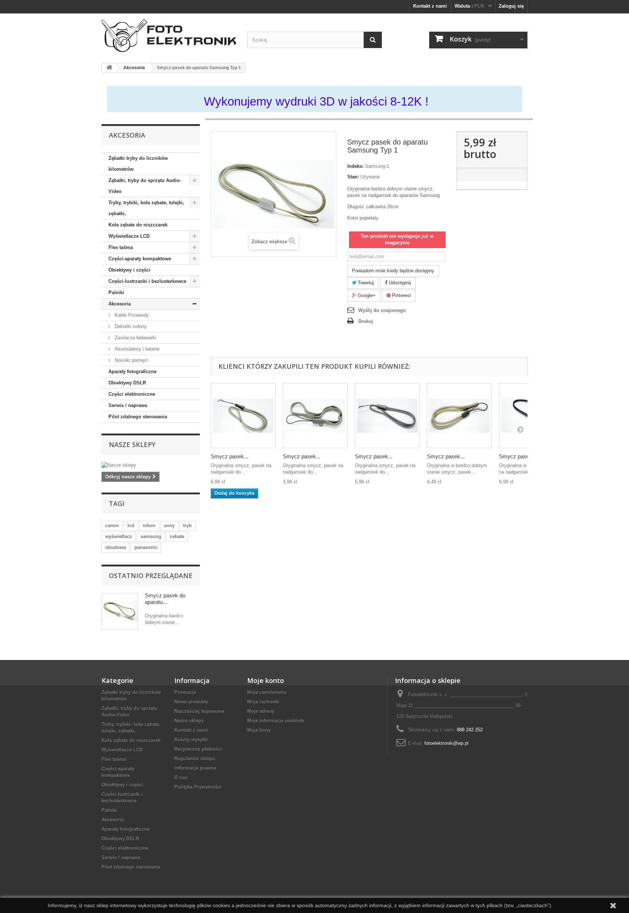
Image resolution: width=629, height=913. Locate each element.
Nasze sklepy (132, 444)
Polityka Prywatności (198, 787)
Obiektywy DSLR (127, 383)
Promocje (185, 692)
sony (169, 525)
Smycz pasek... (229, 456)
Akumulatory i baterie (136, 349)
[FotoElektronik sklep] (169, 35)
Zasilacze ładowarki (134, 337)
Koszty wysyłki (191, 739)
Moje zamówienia (266, 692)
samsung (151, 536)
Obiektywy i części (129, 270)
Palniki (116, 292)
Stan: (353, 176)
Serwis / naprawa (127, 405)
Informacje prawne (195, 768)
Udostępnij (399, 282)
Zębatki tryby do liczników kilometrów (138, 163)
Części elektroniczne (131, 394)
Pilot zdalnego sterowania (137, 416)
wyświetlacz (118, 536)
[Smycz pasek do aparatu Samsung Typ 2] (387, 415)
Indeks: (355, 166)
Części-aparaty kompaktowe (139, 258)
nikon (149, 525)
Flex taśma (120, 247)
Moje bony (259, 730)
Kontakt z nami (430, 6)
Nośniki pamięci (130, 360)
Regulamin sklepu (194, 758)
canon (112, 525)
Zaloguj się (511, 6)
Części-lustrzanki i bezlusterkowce (147, 281)
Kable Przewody (131, 315)
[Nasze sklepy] (151, 465)
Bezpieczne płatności (198, 749)
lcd (130, 525)
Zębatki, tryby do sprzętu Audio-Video (144, 186)
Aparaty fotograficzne (132, 371)
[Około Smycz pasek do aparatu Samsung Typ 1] (120, 611)
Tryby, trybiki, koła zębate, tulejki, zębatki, (146, 208)
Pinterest (401, 295)
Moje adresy (260, 711)
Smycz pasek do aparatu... (165, 598)
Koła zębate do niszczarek (137, 225)
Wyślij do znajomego (382, 310)
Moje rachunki (263, 701)
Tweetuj (365, 282)
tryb (187, 525)
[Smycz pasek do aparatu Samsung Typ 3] (243, 415)
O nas (180, 777)
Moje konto (265, 680)
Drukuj (365, 321)
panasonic (146, 547)
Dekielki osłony (130, 326)
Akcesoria (119, 304)
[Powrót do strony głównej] (109, 67)
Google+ (366, 295)
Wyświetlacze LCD (129, 236)
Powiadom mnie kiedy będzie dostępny (393, 270)
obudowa (115, 547)
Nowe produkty (191, 701)
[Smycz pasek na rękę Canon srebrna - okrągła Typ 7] (459, 415)
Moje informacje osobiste (275, 720)
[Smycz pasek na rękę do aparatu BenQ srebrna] (315, 415)
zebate (177, 536)
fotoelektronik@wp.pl (446, 743)
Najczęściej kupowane (199, 711)
